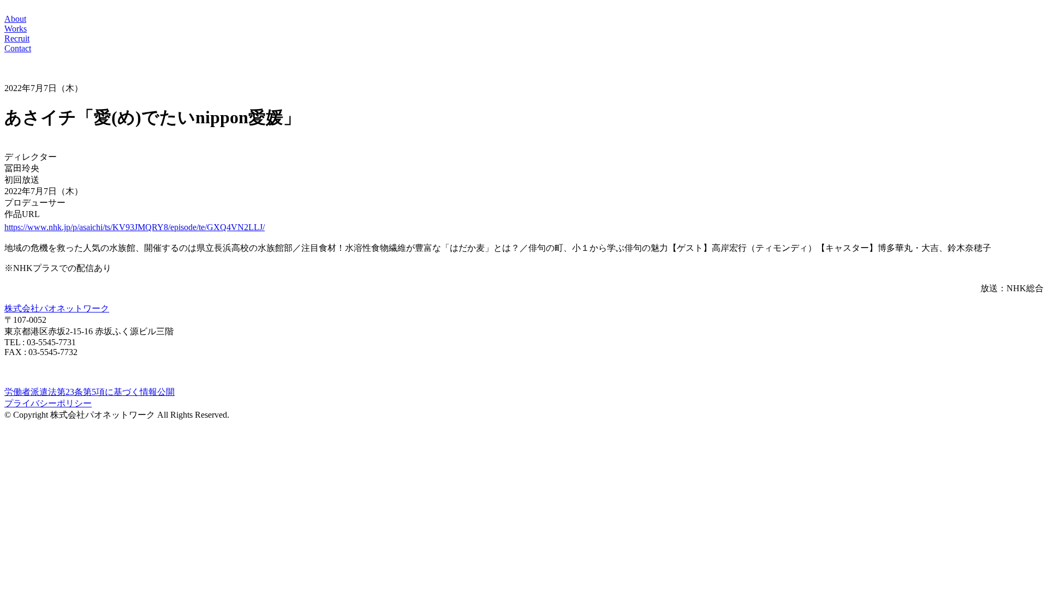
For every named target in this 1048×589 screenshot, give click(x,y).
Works (15, 28)
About (15, 18)
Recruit (16, 38)
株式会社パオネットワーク (56, 308)
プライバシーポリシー (48, 403)
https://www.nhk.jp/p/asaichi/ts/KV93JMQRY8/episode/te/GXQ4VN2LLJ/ (134, 227)
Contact (17, 48)
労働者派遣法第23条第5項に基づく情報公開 (89, 391)
